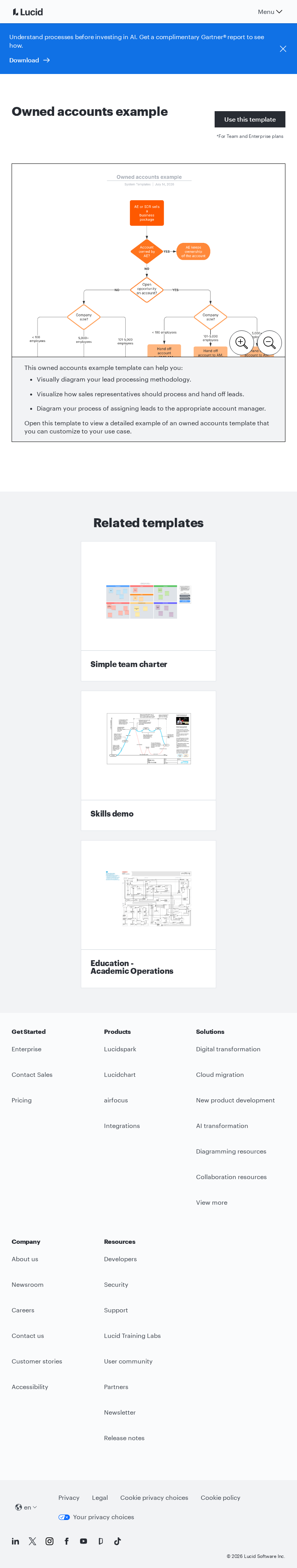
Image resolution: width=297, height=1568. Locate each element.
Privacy (69, 1497)
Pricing (22, 1100)
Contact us (28, 1335)
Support (116, 1310)
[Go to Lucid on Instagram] (49, 1541)
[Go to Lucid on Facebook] (66, 1541)
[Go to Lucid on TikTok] (117, 1541)
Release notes (124, 1437)
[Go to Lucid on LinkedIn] (15, 1541)
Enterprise (26, 1048)
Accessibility (30, 1386)
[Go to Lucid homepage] (37, 11)
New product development (235, 1100)
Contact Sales (32, 1074)
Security (116, 1284)
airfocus (116, 1100)
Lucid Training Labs (132, 1335)
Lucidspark (120, 1048)
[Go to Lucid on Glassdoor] (100, 1541)
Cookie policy (221, 1497)
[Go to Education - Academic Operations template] (148, 914)
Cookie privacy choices (154, 1497)
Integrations (122, 1125)
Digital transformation (228, 1048)
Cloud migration (220, 1074)
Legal (100, 1497)
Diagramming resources (231, 1151)
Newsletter (120, 1412)
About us (25, 1258)
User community (128, 1361)
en (27, 1507)
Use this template (250, 119)
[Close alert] (283, 48)
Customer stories (37, 1361)
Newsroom (28, 1284)
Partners (116, 1386)
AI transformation (222, 1125)
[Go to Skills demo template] (148, 760)
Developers (120, 1258)
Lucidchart (120, 1074)
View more (211, 1202)
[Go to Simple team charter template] (148, 611)
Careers (23, 1310)
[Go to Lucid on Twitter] (32, 1541)
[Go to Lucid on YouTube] (83, 1541)
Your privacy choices (103, 1516)
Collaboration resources (231, 1176)
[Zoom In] (241, 342)
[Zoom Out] (269, 342)
